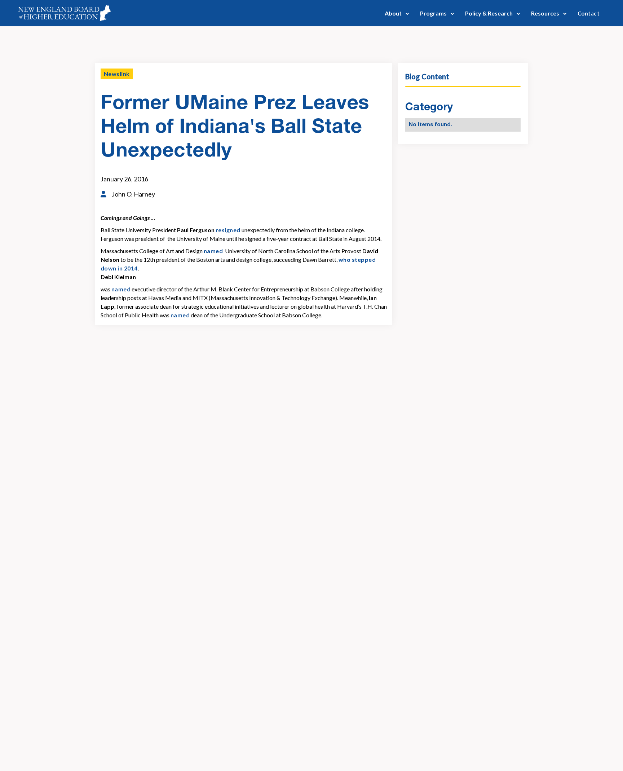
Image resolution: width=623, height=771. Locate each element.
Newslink (117, 73)
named (213, 250)
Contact (589, 13)
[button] (397, 13)
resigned (228, 229)
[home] (64, 13)
